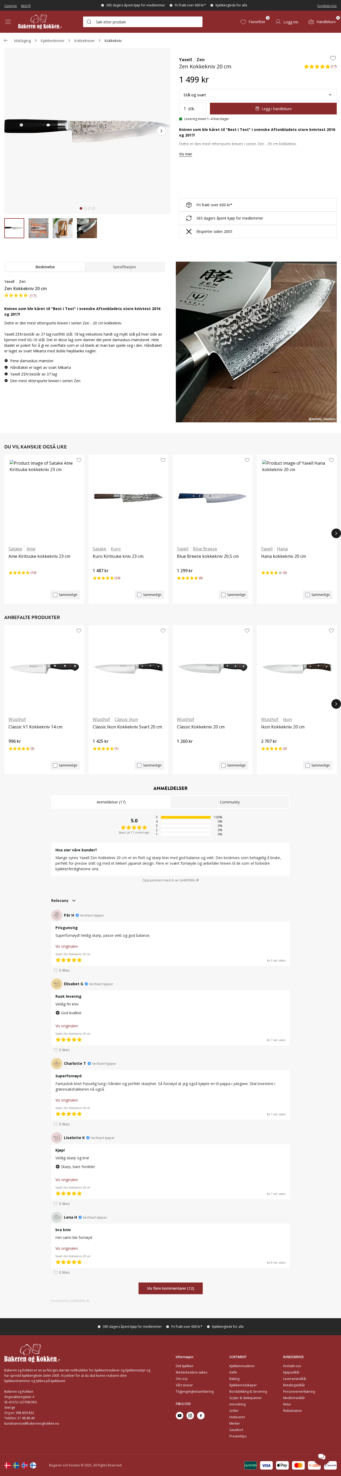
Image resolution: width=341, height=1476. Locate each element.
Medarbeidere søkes (191, 1372)
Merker (234, 1423)
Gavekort (236, 1430)
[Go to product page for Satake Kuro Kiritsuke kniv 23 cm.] (128, 498)
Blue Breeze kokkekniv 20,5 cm (208, 556)
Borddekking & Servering (248, 1391)
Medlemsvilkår (294, 1398)
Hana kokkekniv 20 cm (283, 556)
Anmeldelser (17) (111, 802)
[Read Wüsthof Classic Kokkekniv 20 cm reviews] (183, 750)
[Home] (40, 21)
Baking (234, 1378)
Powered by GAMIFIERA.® (70, 1300)
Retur (287, 1404)
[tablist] (84, 267)
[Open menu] (8, 22)
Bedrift (26, 5)
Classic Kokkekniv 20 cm (201, 727)
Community (230, 802)
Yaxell (185, 60)
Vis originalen (66, 946)
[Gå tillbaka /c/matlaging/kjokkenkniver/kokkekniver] (6, 40)
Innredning (237, 1404)
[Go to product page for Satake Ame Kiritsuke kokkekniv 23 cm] (44, 498)
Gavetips (10, 5)
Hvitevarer (237, 1417)
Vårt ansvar (184, 1385)
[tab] (81, 208)
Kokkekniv (113, 40)
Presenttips (237, 1436)
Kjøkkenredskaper (243, 1385)
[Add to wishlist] (333, 58)
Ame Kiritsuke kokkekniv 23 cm (39, 556)
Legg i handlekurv (277, 108)
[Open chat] (321, 1456)
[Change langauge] (7, 1465)
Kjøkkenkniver (52, 40)
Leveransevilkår (295, 1378)
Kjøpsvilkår (291, 1372)
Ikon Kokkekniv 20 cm (283, 727)
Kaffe (233, 1372)
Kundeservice (327, 5)
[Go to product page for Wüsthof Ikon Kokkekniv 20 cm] (297, 668)
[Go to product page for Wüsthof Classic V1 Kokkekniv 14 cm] (44, 668)
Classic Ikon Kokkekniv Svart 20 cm (127, 727)
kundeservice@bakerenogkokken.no (31, 1423)
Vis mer (185, 153)
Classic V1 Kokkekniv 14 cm (35, 727)
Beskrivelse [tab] (45, 266)
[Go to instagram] (190, 1415)
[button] (320, 68)
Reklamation (292, 1410)
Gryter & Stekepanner (245, 1398)
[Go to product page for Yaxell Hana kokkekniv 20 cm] (297, 498)
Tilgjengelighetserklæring (195, 1391)
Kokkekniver (84, 40)
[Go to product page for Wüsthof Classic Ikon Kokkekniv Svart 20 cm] (128, 668)
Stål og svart (195, 94)
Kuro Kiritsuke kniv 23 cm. (118, 556)
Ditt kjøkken (184, 1366)
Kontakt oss (292, 1366)
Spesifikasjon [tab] (124, 266)
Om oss (182, 1378)
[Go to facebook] (201, 1415)
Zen (201, 60)
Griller (234, 1410)
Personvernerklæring (299, 1391)
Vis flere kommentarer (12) (170, 1288)
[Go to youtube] (179, 1415)
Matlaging (22, 40)
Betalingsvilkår (294, 1385)
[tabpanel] (84, 333)
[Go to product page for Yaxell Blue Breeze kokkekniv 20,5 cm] (213, 498)
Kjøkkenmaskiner (242, 1366)
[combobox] (142, 22)
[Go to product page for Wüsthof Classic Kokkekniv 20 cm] (213, 668)
